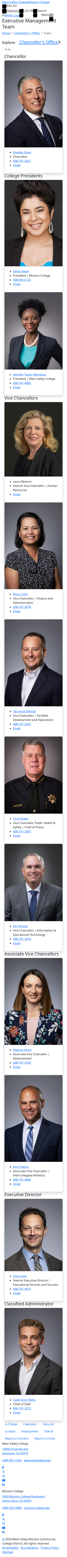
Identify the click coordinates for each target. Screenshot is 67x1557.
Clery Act (48, 1424)
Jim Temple (20, 926)
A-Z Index (11, 1424)
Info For (11, 6)
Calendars (30, 1424)
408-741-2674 (22, 939)
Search (42, 11)
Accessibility (10, 1548)
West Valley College (15, 2)
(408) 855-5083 (12, 1508)
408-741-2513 (22, 1408)
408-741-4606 (22, 1180)
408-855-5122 (22, 280)
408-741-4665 (22, 383)
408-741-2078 (22, 607)
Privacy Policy (50, 1548)
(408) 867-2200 (12, 1460)
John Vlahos (21, 1167)
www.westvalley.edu (37, 1460)
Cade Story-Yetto (24, 1400)
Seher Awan (21, 271)
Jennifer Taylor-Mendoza (29, 374)
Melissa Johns (22, 1050)
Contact (10, 1431)
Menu (45, 15)
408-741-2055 (22, 831)
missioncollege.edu (37, 1508)
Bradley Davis (22, 152)
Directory (12, 11)
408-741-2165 (22, 1063)
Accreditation (30, 1548)
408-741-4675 (22, 1289)
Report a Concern (17, 1438)
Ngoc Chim (20, 594)
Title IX (48, 1431)
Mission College (38, 2)
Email (16, 165)
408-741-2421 (22, 161)
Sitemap (7, 1552)
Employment (29, 1431)
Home (6, 33)
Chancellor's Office (27, 33)
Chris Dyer (20, 1276)
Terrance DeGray (24, 711)
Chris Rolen (20, 819)
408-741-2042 (22, 724)
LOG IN (28, 11)
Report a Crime (44, 1438)
